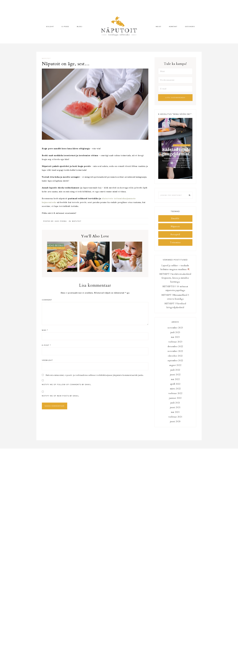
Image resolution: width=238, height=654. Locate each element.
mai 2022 (175, 379)
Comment (47, 300)
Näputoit (46, 58)
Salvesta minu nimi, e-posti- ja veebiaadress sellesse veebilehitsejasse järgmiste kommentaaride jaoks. (95, 375)
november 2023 (175, 327)
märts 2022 (175, 388)
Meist (158, 26)
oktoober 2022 (175, 355)
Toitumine (175, 242)
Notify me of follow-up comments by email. (67, 384)
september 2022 (175, 360)
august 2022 (175, 365)
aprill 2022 (175, 384)
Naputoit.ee (119, 26)
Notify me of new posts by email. (60, 396)
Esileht (50, 26)
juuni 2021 (175, 407)
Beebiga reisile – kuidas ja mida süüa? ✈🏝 (94, 259)
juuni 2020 (175, 421)
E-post (46, 345)
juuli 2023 (175, 332)
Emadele (175, 218)
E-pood (65, 26)
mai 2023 (175, 337)
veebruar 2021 (175, 416)
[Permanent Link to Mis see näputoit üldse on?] (127, 271)
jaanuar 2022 (175, 398)
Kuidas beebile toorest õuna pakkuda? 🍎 (62, 259)
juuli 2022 (175, 370)
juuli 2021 (175, 402)
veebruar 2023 (175, 341)
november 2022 (175, 351)
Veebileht (47, 360)
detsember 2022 (175, 346)
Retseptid (175, 234)
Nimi (45, 330)
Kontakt (173, 26)
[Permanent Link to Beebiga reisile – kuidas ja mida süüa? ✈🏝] (94, 271)
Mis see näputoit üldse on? (127, 257)
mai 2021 (175, 412)
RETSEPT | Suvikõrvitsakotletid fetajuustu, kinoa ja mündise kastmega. (175, 278)
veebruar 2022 (175, 393)
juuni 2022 (175, 374)
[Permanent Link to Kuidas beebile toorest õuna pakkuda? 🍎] (62, 271)
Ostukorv (190, 26)
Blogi (79, 26)
